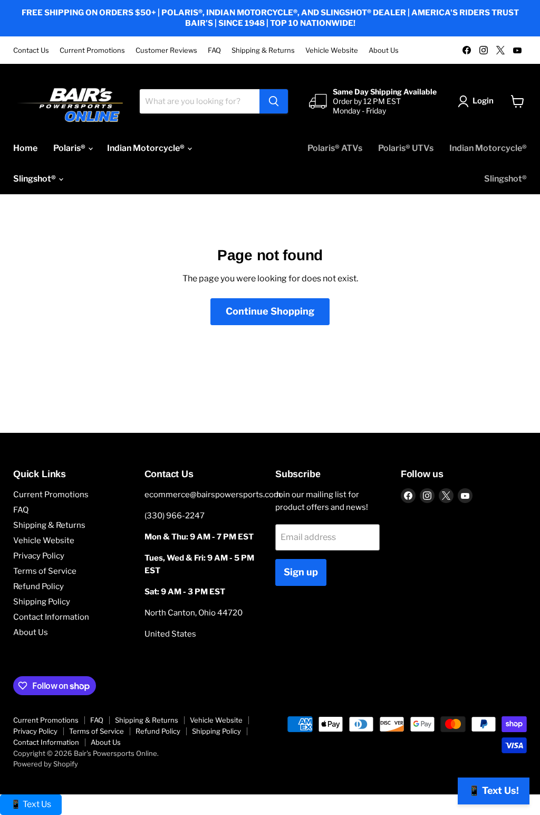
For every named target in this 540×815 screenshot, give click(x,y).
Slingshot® (35, 179)
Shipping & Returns (263, 50)
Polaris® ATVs (334, 148)
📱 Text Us (31, 804)
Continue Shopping (270, 311)
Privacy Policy (38, 556)
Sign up (301, 571)
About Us (384, 50)
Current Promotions (92, 50)
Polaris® (70, 148)
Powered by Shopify (45, 764)
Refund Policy (38, 586)
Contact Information (51, 617)
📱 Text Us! (493, 790)
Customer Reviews (166, 50)
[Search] (273, 101)
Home (25, 148)
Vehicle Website (331, 50)
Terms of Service (44, 571)
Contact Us (31, 50)
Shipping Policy (41, 601)
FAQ (214, 50)
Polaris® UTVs (405, 148)
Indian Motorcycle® (146, 148)
